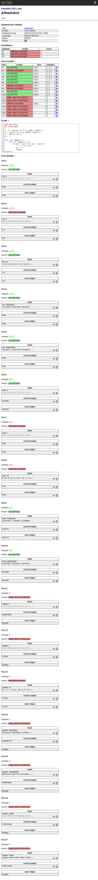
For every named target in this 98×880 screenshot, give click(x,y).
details (57, 67)
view (53, 179)
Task (3, 18)
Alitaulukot (28, 28)
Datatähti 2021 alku (11, 8)
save (57, 179)
